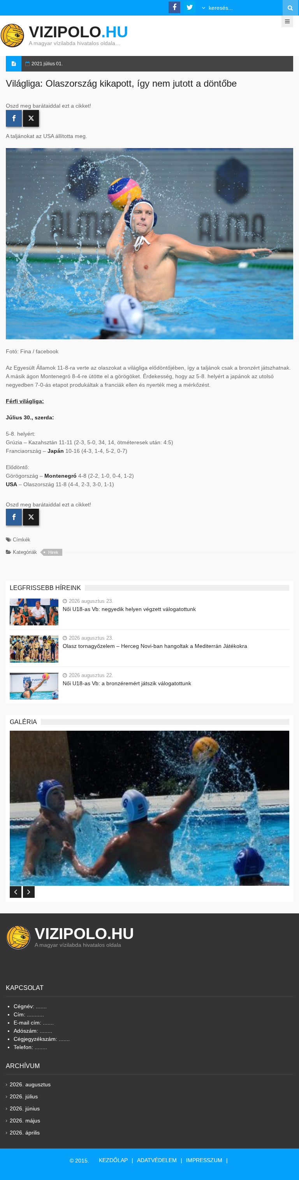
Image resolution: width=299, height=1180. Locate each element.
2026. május (25, 1120)
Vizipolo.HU (84, 933)
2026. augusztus (30, 1084)
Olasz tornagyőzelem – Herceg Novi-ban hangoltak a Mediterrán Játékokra (155, 646)
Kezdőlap (113, 1160)
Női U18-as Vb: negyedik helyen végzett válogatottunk (129, 609)
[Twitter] (31, 118)
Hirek (53, 552)
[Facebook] (14, 118)
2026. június (25, 1108)
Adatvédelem (157, 1160)
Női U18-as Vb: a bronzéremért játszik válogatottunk (127, 683)
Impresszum (204, 1160)
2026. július (24, 1096)
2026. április (25, 1132)
